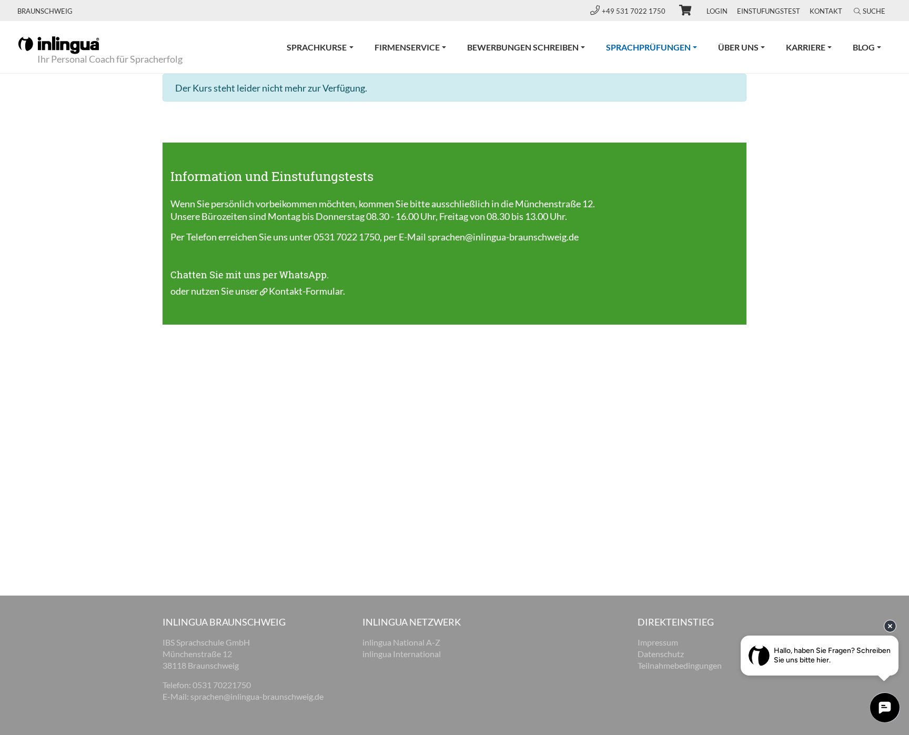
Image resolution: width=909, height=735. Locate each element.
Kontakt (826, 11)
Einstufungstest (768, 11)
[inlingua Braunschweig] (59, 44)
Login (717, 11)
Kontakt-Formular (306, 291)
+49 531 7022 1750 (634, 11)
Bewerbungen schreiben (523, 47)
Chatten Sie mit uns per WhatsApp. (249, 274)
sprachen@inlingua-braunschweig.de (503, 237)
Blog (864, 47)
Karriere (805, 47)
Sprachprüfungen (657, 47)
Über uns (738, 47)
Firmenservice (407, 47)
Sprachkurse (317, 47)
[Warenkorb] (680, 11)
